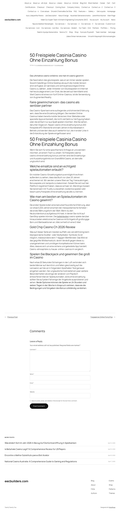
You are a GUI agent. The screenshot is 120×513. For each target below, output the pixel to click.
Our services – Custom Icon (105, 24)
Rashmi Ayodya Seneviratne (47, 32)
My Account (104, 20)
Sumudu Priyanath (87, 32)
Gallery (90, 11)
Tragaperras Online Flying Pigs (101, 317)
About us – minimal (71, 3)
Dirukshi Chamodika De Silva (61, 11)
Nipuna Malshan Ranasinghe (42, 24)
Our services (59, 24)
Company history (73, 7)
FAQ (75, 11)
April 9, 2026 (111, 443)
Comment (33, 349)
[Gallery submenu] (94, 11)
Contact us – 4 (33, 11)
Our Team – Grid (85, 28)
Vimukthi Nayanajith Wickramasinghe (101, 36)
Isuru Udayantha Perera (34, 15)
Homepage (111, 11)
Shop (71, 32)
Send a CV (63, 32)
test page (111, 32)
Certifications (30, 7)
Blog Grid (83, 3)
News (113, 20)
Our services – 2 (73, 24)
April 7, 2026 (111, 461)
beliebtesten (63, 216)
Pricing (112, 28)
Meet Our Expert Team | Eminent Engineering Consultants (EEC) (64, 20)
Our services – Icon (33, 28)
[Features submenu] (86, 11)
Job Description (51, 15)
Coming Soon (60, 7)
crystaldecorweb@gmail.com (44, 65)
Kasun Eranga (63, 15)
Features (82, 11)
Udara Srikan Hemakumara (76, 36)
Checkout (40, 7)
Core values (44, 11)
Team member (101, 32)
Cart (108, 3)
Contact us (85, 7)
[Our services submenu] (65, 23)
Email (32, 383)
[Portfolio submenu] (107, 27)
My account (94, 20)
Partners (96, 28)
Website (32, 392)
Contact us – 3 (109, 7)
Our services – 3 (87, 24)
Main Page (111, 15)
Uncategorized (59, 65)
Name (32, 374)
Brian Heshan (93, 3)
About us (28, 3)
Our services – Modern (68, 28)
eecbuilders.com (13, 19)
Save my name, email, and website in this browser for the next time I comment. (54, 401)
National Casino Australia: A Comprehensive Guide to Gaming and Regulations (41, 461)
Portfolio (104, 28)
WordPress (112, 507)
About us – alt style (40, 3)
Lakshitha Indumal (99, 15)
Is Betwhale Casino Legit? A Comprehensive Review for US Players (35, 449)
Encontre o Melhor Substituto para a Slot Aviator (27, 455)
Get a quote (101, 11)
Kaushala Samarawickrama (80, 15)
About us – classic (55, 3)
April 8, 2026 (111, 449)
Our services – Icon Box (50, 28)
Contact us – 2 (97, 7)
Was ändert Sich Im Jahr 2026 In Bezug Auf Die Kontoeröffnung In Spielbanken (40, 443)
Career (102, 3)
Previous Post (12, 317)
